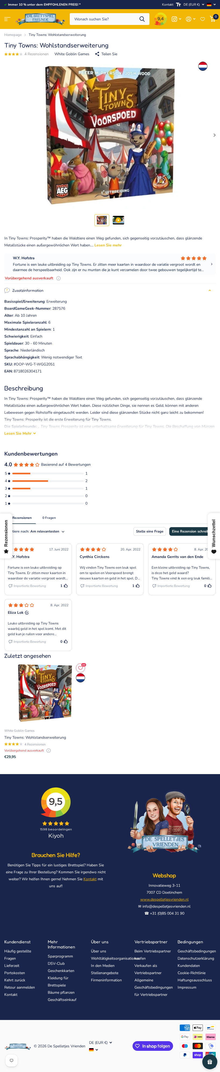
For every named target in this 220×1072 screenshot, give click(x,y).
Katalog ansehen (7, 19)
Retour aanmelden (19, 987)
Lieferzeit (11, 965)
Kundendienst (17, 941)
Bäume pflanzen (61, 992)
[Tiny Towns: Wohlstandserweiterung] (45, 693)
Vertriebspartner (151, 941)
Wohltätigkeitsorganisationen (115, 958)
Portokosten (14, 972)
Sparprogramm (60, 956)
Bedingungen (190, 941)
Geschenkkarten (61, 970)
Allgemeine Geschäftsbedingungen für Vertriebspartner (153, 987)
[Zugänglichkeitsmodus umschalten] (178, 4)
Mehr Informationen (61, 944)
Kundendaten (189, 965)
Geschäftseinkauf (62, 999)
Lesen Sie (17, 433)
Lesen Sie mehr (108, 245)
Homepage (13, 34)
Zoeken (142, 19)
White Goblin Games (71, 54)
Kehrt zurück (14, 980)
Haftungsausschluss (195, 980)
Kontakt (167, 4)
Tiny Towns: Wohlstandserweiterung (35, 737)
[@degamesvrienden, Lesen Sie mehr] (176, 19)
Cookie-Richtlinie (192, 972)
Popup (58, 278)
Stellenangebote (104, 972)
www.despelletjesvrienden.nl (164, 899)
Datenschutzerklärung (196, 958)
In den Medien (103, 965)
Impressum (187, 987)
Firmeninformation (106, 980)
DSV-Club (56, 963)
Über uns (99, 941)
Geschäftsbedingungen (197, 951)
